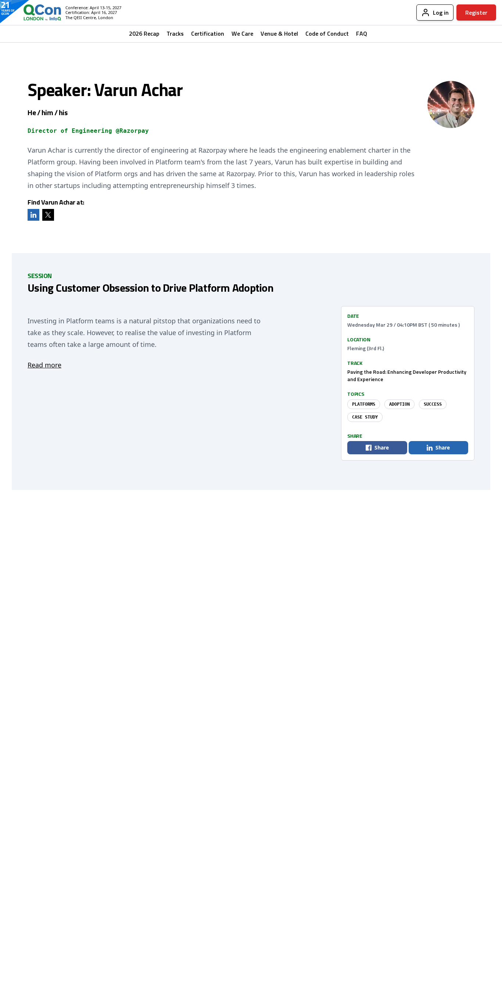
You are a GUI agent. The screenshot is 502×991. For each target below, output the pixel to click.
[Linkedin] (33, 215)
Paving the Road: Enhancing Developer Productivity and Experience (406, 375)
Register (476, 12)
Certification (207, 33)
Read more (44, 364)
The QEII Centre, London (89, 17)
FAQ (361, 33)
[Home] (36, 12)
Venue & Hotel (279, 33)
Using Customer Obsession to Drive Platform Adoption (150, 287)
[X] (48, 215)
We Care (242, 33)
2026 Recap (144, 33)
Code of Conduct (327, 33)
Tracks (175, 33)
